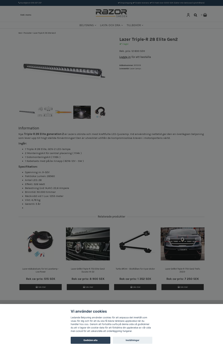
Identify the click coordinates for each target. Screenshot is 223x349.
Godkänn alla (90, 340)
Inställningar (132, 340)
